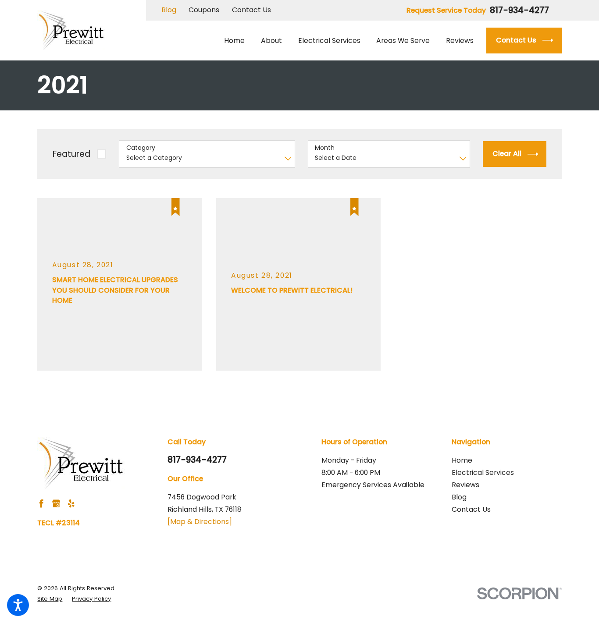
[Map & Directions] (200, 522)
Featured (71, 154)
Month (325, 148)
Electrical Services (483, 472)
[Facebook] (41, 503)
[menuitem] (238, 41)
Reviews (465, 485)
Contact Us (251, 10)
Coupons (204, 10)
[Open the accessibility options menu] (18, 605)
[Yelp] (71, 503)
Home (462, 460)
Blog (168, 10)
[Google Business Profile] (56, 503)
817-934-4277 (519, 10)
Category (140, 148)
